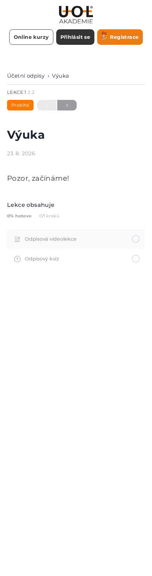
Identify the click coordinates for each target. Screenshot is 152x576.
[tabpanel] (76, 178)
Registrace (124, 37)
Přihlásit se (75, 37)
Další (67, 105)
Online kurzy (31, 37)
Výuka (60, 75)
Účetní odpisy (26, 75)
